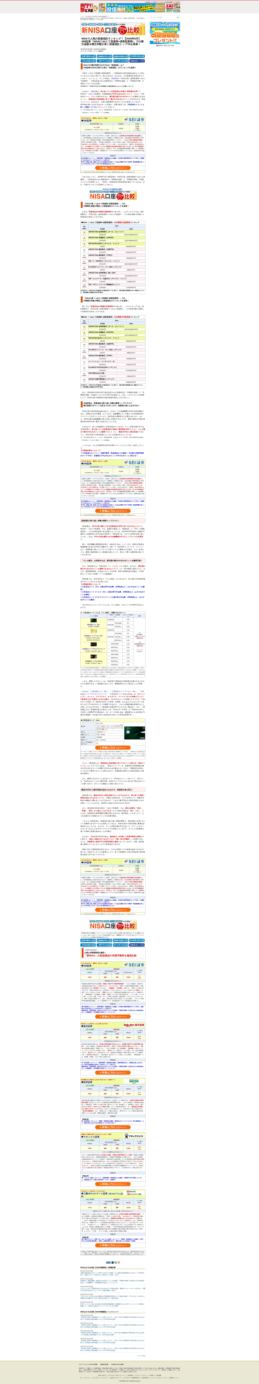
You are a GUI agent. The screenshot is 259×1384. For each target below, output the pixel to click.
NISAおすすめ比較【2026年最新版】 (97, 16)
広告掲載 (158, 1375)
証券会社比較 (104, 1364)
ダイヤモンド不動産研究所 (131, 1378)
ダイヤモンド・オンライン (100, 1378)
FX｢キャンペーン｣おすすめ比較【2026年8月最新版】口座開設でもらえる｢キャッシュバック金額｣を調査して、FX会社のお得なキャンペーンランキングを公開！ (112, 1304)
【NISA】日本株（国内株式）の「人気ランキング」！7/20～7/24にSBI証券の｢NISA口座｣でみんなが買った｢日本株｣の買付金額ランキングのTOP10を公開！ (112, 1348)
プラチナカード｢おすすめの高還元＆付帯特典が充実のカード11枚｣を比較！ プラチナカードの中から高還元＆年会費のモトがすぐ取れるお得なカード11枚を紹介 (112, 1296)
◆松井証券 (86, 1082)
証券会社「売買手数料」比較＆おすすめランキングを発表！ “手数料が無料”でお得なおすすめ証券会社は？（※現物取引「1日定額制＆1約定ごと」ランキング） (112, 1280)
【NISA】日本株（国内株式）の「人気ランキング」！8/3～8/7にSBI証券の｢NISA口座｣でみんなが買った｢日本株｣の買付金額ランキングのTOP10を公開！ (112, 1332)
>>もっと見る (141, 1355)
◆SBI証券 (86, 120)
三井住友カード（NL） (100, 691)
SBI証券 (114, 78)
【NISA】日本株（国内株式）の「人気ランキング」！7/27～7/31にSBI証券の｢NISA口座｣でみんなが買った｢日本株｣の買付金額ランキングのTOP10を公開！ (112, 1340)
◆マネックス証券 (90, 1137)
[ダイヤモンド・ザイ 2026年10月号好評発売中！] (102, 4)
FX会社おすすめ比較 (117, 1364)
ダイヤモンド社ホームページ (116, 1375)
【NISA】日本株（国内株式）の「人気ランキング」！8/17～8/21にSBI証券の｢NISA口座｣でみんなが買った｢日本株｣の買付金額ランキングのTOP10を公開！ (112, 1317)
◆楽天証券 (86, 1026)
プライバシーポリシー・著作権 (144, 1375)
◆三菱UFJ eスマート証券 (94, 1193)
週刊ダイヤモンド (116, 1378)
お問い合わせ (102, 1375)
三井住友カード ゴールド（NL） (124, 691)
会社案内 (130, 1375)
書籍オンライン (174, 1378)
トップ (82, 16)
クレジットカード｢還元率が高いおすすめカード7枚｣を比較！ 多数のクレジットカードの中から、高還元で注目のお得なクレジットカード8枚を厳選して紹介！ (112, 1288)
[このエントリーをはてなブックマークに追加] (116, 1262)
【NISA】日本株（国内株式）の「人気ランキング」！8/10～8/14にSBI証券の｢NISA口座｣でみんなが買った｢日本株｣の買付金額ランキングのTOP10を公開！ (112, 1325)
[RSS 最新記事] (119, 1262)
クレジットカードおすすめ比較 (88, 1364)
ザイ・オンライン (85, 1378)
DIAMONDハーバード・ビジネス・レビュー (155, 1378)
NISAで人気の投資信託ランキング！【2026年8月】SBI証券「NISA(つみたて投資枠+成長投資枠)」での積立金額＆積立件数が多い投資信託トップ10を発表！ (112, 19)
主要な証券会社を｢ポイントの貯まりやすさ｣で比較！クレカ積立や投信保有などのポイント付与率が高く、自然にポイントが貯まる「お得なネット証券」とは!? (112, 1273)
